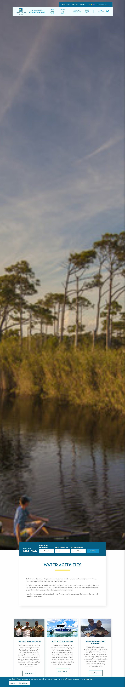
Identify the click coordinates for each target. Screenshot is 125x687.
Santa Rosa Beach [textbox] (46, 551)
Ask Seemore (101, 11)
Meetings (75, 4)
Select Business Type (61, 547)
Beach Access (65, 4)
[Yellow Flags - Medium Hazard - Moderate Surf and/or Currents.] (91, 4)
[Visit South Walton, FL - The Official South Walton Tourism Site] (20, 11)
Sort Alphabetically (77, 547)
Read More (89, 679)
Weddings (83, 4)
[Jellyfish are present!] (94, 4)
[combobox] (46, 551)
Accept (12, 683)
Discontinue (23, 683)
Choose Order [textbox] (77, 551)
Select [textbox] (58, 551)
